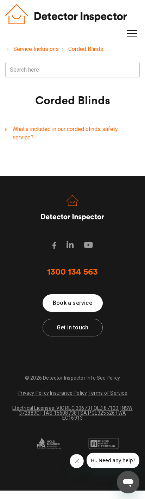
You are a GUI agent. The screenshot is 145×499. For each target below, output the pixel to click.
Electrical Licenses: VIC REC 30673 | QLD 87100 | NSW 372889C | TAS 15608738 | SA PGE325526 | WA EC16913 (72, 412)
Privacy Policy (33, 393)
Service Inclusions (36, 49)
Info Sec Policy (103, 378)
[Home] (66, 14)
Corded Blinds (85, 49)
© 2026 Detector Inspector (55, 378)
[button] (132, 33)
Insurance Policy (68, 393)
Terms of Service (107, 393)
